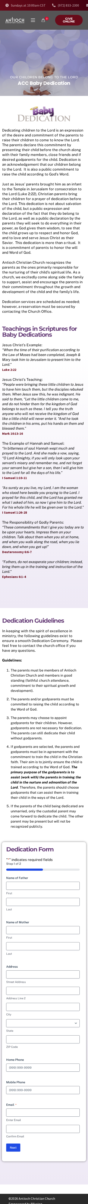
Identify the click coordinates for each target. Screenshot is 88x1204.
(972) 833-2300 (68, 5)
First (9, 893)
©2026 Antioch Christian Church (32, 1198)
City (8, 1014)
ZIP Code (12, 1046)
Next (13, 1147)
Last (9, 909)
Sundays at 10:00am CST (28, 5)
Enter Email (13, 1120)
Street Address (16, 982)
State (9, 1030)
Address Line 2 (16, 998)
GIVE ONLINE (69, 20)
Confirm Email (15, 1136)
